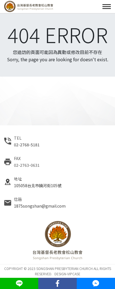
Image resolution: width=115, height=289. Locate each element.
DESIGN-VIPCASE (67, 273)
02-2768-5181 (27, 144)
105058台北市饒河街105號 (37, 185)
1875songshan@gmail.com (40, 206)
